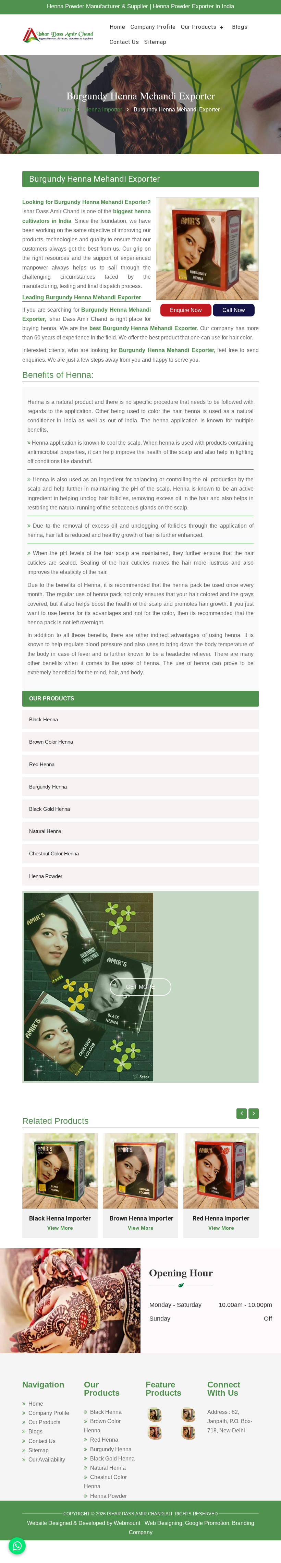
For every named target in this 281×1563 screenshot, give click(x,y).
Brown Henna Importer (141, 1218)
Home (117, 27)
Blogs (240, 27)
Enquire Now (186, 310)
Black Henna (43, 719)
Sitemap (155, 42)
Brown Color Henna (51, 742)
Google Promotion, (208, 1523)
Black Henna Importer (60, 1218)
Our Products (199, 27)
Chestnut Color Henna (54, 853)
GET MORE (140, 987)
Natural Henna (45, 831)
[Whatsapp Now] (17, 1545)
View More (60, 1228)
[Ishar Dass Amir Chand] (58, 34)
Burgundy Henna (48, 787)
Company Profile (153, 27)
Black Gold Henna (49, 809)
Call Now (233, 310)
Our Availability (46, 1460)
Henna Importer (103, 109)
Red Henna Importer (221, 1218)
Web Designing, (164, 1523)
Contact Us (124, 42)
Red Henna (41, 764)
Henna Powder (45, 876)
